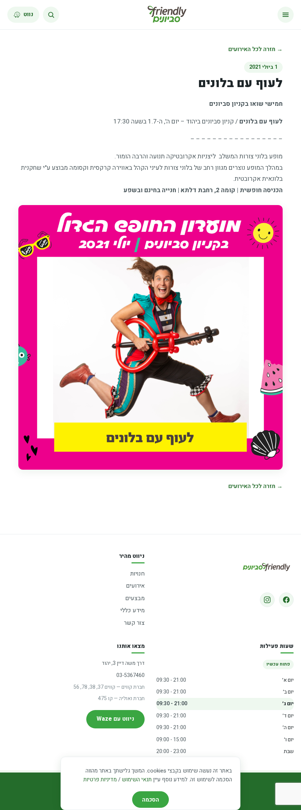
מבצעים (135, 598)
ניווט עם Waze (115, 718)
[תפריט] (286, 15)
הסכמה (150, 800)
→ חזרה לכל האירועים (255, 49)
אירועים (135, 585)
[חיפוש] (51, 15)
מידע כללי (132, 610)
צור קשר (134, 623)
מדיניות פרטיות (100, 779)
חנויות (137, 573)
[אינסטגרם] (267, 599)
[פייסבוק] (286, 599)
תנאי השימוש (137, 779)
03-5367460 (130, 675)
